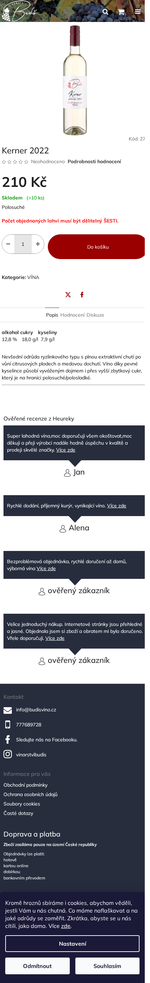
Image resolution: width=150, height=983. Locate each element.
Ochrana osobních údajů (30, 794)
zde (65, 925)
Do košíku (98, 247)
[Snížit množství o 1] (8, 244)
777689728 (28, 724)
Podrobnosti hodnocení (94, 161)
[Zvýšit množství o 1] (38, 244)
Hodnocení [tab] (72, 315)
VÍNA (33, 277)
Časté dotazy (18, 813)
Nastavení (72, 943)
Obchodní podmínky (25, 785)
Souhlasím (107, 965)
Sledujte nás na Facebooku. (46, 739)
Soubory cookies (21, 804)
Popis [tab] (52, 315)
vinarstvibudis (31, 754)
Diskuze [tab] (95, 315)
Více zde (65, 450)
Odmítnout (37, 965)
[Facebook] (82, 294)
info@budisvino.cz (36, 709)
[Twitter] (68, 294)
